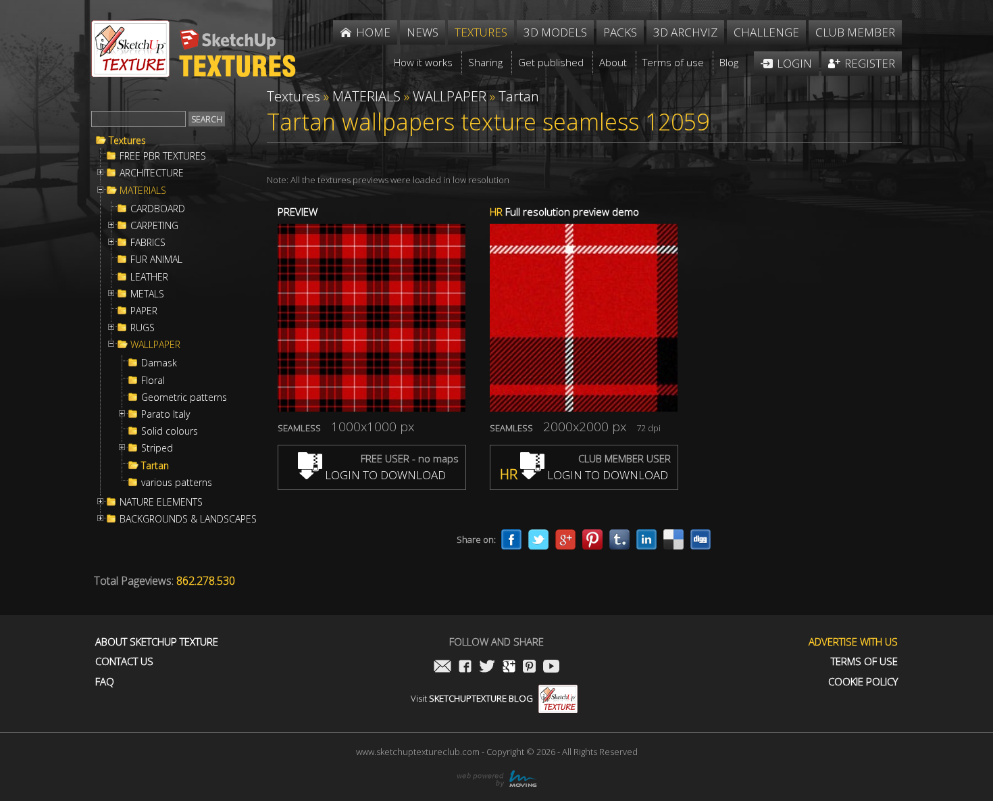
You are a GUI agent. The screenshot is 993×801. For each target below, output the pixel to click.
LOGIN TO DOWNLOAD (384, 475)
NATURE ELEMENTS (161, 502)
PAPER (143, 311)
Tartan (155, 466)
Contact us (124, 661)
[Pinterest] (592, 539)
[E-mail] (442, 667)
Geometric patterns (184, 397)
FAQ (104, 681)
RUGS (142, 328)
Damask (159, 363)
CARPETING (154, 226)
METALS (147, 294)
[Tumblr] (619, 539)
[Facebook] (511, 539)
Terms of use (864, 661)
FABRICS (148, 243)
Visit (472, 698)
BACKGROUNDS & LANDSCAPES (188, 519)
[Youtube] (551, 667)
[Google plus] (565, 539)
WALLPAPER (155, 345)
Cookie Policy (863, 681)
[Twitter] (538, 539)
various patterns (176, 483)
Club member (855, 32)
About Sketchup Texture (156, 641)
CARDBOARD (157, 209)
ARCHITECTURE (152, 173)
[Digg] (700, 539)
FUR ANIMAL (156, 259)
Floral (153, 380)
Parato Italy (165, 414)
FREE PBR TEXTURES (163, 156)
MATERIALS (143, 191)
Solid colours (169, 431)
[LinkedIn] (646, 539)
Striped (157, 448)
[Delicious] (673, 539)
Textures (127, 141)
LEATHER (149, 277)
